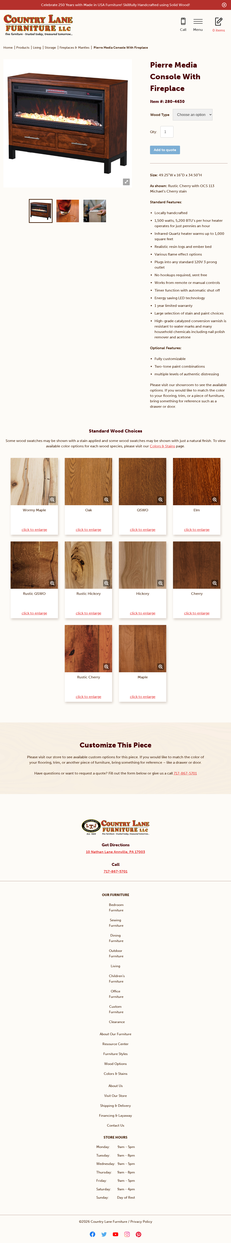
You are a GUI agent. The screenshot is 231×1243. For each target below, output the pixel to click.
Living (37, 48)
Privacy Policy (141, 1222)
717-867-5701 (185, 773)
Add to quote (165, 150)
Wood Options (115, 1064)
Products (22, 48)
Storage (50, 48)
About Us (116, 1086)
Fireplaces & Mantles (74, 48)
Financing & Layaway (115, 1116)
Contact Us (115, 1125)
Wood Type (159, 115)
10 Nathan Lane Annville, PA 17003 (115, 852)
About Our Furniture (115, 1034)
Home (8, 48)
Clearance (117, 1022)
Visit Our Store (115, 1096)
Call (183, 29)
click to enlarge (34, 530)
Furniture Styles (115, 1054)
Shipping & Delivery (115, 1106)
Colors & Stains (162, 446)
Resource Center (115, 1044)
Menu (198, 29)
